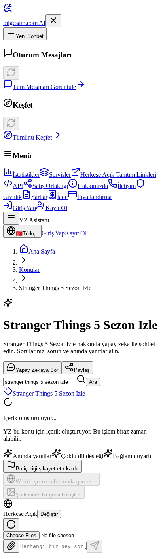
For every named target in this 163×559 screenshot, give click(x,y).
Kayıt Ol (56, 208)
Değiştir (49, 514)
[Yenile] (11, 73)
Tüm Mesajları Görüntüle (44, 86)
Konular (29, 269)
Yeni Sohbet (30, 36)
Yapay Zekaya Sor (37, 370)
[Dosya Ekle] (11, 546)
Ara (93, 382)
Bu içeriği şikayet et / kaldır (47, 469)
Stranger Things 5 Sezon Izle (49, 393)
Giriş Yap (24, 208)
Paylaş (82, 370)
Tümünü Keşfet (32, 137)
